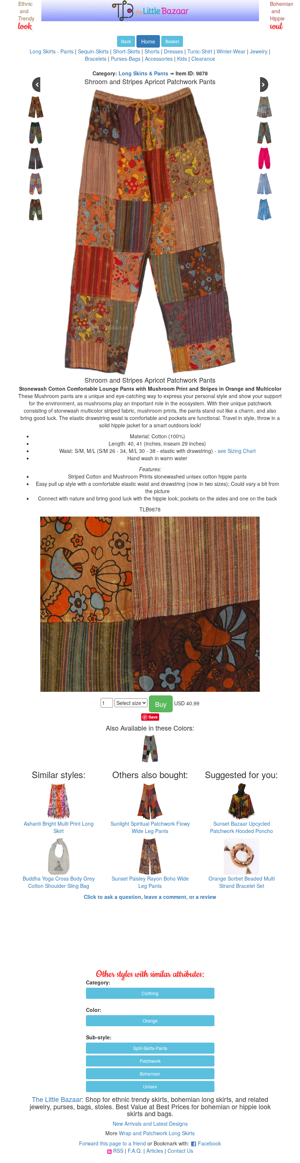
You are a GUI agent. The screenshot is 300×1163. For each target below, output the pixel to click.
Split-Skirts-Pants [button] (150, 1048)
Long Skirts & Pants (143, 73)
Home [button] (148, 41)
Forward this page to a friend (112, 1143)
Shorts (152, 51)
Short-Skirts (126, 51)
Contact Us (180, 1150)
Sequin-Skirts (93, 51)
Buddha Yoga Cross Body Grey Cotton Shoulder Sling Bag (59, 882)
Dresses (173, 51)
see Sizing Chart (237, 450)
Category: (98, 982)
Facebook (209, 1143)
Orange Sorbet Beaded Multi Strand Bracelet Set (242, 882)
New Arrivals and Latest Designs (150, 1123)
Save (153, 717)
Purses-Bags (125, 58)
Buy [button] (160, 704)
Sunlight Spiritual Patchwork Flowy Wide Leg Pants (150, 827)
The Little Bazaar (57, 1099)
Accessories (159, 58)
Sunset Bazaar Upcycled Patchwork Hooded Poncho (241, 827)
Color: (93, 1009)
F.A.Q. (135, 1150)
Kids (182, 58)
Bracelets (95, 58)
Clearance (203, 58)
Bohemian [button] (150, 1073)
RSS (118, 1150)
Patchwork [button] (150, 1061)
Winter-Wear (231, 51)
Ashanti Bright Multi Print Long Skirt (59, 827)
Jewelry (258, 51)
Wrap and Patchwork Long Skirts (157, 1133)
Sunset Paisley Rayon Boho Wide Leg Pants (150, 882)
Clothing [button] (150, 993)
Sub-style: (99, 1037)
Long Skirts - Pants (52, 51)
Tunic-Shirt (199, 51)
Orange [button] (150, 1020)
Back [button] (126, 41)
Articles (154, 1150)
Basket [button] (172, 41)
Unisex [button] (150, 1086)
